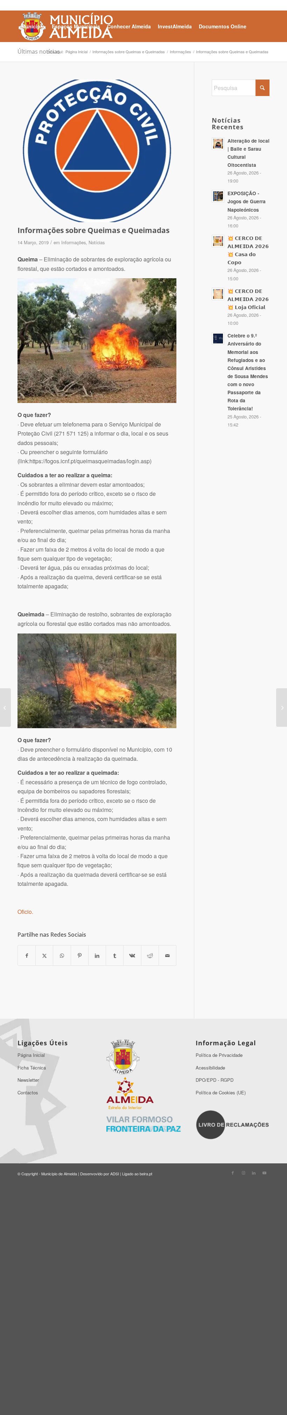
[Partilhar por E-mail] (167, 955)
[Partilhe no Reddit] (150, 955)
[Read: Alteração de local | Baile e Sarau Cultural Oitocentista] (218, 143)
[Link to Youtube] (264, 1172)
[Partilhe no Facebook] (26, 955)
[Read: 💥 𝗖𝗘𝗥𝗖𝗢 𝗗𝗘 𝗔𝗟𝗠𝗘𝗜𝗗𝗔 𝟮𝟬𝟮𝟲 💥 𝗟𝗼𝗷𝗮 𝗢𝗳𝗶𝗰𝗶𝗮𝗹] (218, 294)
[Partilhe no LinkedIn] (97, 955)
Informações (73, 242)
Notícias (97, 242)
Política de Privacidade (219, 1055)
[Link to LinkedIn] (253, 1172)
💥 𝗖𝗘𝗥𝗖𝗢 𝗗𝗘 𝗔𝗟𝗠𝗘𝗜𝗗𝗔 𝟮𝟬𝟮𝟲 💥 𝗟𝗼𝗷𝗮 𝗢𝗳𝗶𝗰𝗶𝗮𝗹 (248, 299)
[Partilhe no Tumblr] (114, 955)
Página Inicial (31, 1055)
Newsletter (28, 1079)
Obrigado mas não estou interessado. (143, 1406)
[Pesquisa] (54, 57)
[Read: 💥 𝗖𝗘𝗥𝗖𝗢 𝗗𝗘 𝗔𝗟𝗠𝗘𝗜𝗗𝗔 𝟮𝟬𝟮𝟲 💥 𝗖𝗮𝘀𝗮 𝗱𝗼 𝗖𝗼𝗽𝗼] (218, 241)
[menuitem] (33, 26)
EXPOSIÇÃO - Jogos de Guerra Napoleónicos (246, 201)
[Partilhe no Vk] (132, 955)
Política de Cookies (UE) (221, 1092)
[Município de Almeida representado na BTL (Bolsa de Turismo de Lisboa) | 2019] (5, 707)
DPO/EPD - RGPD (214, 1079)
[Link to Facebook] (232, 1172)
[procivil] (97, 151)
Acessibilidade (210, 1067)
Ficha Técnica (32, 1067)
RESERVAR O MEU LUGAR (143, 1364)
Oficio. (25, 912)
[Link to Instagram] (243, 1172)
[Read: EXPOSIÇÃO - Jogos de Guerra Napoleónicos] (218, 196)
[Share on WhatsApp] (61, 955)
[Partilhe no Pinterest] (79, 955)
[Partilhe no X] (44, 955)
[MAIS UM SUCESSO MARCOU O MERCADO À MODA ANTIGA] (281, 707)
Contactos (28, 1092)
